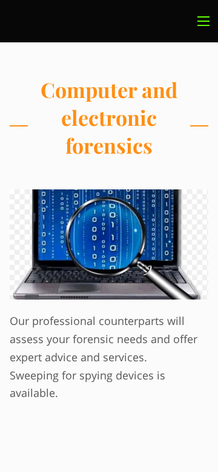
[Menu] (203, 21)
